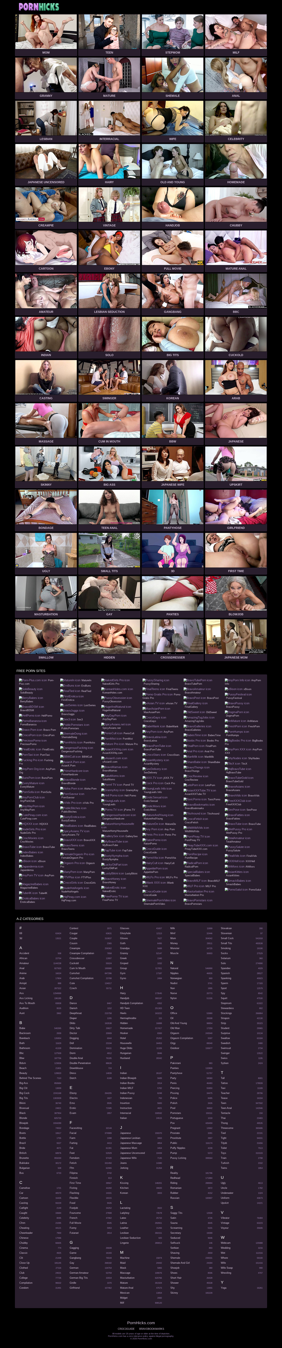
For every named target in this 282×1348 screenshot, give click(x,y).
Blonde (23, 1118)
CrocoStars (173, 754)
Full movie (75, 1222)
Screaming (176, 1227)
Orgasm (174, 1033)
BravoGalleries (193, 729)
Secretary (175, 1232)
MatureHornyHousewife (115, 830)
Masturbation (127, 1277)
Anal (21, 968)
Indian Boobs (127, 1083)
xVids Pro (88, 802)
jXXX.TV (168, 777)
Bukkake (24, 1163)
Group (123, 968)
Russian (174, 1197)
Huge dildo (126, 1048)
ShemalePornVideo (154, 903)
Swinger (225, 1053)
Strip (223, 1023)
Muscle (174, 953)
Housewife (126, 1043)
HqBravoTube (233, 772)
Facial (73, 1133)
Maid (122, 1262)
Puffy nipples (177, 1148)
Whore (224, 1257)
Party (173, 1078)
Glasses (124, 928)
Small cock (227, 938)
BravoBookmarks (194, 808)
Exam (73, 1113)
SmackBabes (233, 884)
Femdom (74, 1158)
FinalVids (252, 855)
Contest (74, 928)
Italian (123, 1118)
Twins (224, 1168)
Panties (174, 1068)
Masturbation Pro (194, 895)
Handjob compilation (131, 1003)
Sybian (224, 1063)
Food (72, 1202)
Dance (73, 1003)
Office (173, 1013)
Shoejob (174, 1267)
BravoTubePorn (193, 683)
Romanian (175, 1187)
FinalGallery (191, 706)
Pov (172, 1123)
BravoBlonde (68, 783)
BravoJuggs (68, 714)
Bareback (24, 1038)
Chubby (23, 1242)
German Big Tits (79, 1277)
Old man (175, 1028)
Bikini (22, 1103)
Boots (22, 1133)
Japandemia (27, 870)
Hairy (123, 993)
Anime (22, 973)
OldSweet (211, 712)
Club (21, 1272)
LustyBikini (131, 873)
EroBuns (86, 685)
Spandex (226, 968)
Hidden (124, 1023)
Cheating (24, 1227)
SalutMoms (108, 779)
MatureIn (86, 680)
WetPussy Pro (234, 832)
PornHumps (232, 735)
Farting (73, 1143)
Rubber (174, 1192)
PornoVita (170, 857)
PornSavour (67, 797)
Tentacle (225, 1113)
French (73, 1217)
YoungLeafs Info (153, 792)
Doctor (73, 1033)
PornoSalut (255, 889)
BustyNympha (110, 859)
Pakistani (175, 1063)
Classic (23, 1252)
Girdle (73, 1282)
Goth (122, 943)
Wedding (225, 1247)
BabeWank (172, 726)
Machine (124, 1257)
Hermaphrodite (128, 1018)
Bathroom (24, 1048)
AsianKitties (232, 875)
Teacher (225, 1093)
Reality (174, 1173)
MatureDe (170, 824)
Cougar (74, 933)
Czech (73, 988)
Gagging (74, 1247)
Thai (223, 1118)
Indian (123, 1073)
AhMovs (250, 866)
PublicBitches (69, 811)
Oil (171, 1018)
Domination (76, 1048)
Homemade (126, 1028)
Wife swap (227, 1267)
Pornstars (175, 1113)
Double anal (76, 1058)
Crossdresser (77, 958)
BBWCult (87, 756)
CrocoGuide (150, 852)
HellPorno (46, 715)
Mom (173, 938)
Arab (22, 978)
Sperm (224, 983)
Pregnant (175, 1128)
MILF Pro (210, 886)
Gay (72, 1262)
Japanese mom (128, 1148)
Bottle (22, 1138)
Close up (24, 1262)
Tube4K (43, 893)
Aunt (22, 1013)
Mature (124, 1282)
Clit (21, 1257)
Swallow (225, 1038)
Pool (172, 1108)
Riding (173, 1182)
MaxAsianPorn (152, 712)
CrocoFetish (191, 822)
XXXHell (250, 861)
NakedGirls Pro (110, 683)
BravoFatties (233, 818)
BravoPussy (233, 706)
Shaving (174, 1252)
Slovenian (226, 933)
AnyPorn (168, 731)
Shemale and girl (180, 1262)
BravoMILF (214, 880)
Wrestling (226, 1272)
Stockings (226, 1013)
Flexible (74, 1197)
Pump (173, 1153)
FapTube (127, 850)
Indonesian (126, 1098)
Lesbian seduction (130, 1237)
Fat (71, 1148)
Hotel (123, 1038)
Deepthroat (76, 1013)
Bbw (21, 1058)
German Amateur (79, 1272)
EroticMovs (150, 809)
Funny (73, 1227)
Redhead (175, 1177)
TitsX (244, 763)
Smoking (226, 948)
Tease (224, 1098)
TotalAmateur (233, 841)
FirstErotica (67, 699)
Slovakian (226, 928)
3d (20, 938)
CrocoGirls (90, 882)
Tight (223, 1138)
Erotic (73, 1108)
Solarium (226, 958)
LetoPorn (210, 785)
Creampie (75, 948)
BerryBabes (26, 701)
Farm (72, 1138)
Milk (172, 928)
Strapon (225, 1018)
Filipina (74, 1173)
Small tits (226, 943)
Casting (23, 1202)
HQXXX (43, 824)
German (74, 1267)
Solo (223, 963)
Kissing (124, 1182)
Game (73, 1252)
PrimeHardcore (69, 774)
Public (173, 1143)
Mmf (172, 933)
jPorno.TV (129, 809)
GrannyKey (132, 790)
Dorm (73, 1053)
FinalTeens (172, 689)
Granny (124, 953)
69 (20, 933)
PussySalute (233, 850)
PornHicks (89, 742)
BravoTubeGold (234, 781)
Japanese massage (131, 1143)
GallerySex (131, 836)
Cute (72, 983)
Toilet (224, 1148)
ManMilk (209, 756)
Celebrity (24, 1217)
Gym (122, 973)
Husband (125, 1058)
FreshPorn (254, 726)
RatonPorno (150, 843)
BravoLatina (150, 740)
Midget (124, 1297)
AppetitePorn (151, 872)
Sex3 (80, 719)
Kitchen (124, 1187)
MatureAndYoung (153, 818)
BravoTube (49, 847)
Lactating (125, 1207)
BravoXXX (89, 840)
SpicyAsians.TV (70, 834)
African (23, 958)
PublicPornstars (70, 728)
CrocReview (191, 779)
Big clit (23, 1088)
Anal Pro (209, 751)
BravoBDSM (27, 710)
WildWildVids (192, 831)
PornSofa (46, 792)
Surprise (225, 1033)
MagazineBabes (29, 887)
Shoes (173, 1272)
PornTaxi (45, 754)
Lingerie (124, 1242)
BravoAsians (233, 790)
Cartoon (23, 1197)
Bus (21, 1173)
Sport (224, 988)
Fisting (73, 1187)
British (22, 1153)
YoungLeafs (108, 804)
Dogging (74, 1038)
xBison (41, 861)
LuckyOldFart (109, 868)
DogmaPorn (232, 715)
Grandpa (124, 948)
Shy (172, 1287)
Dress (73, 1073)
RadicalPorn (191, 866)
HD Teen (125, 1008)
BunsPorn (47, 777)
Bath (22, 1043)
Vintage (225, 1222)
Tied (223, 1133)
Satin (173, 1217)
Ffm (72, 1168)
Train (223, 1158)
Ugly (223, 1182)
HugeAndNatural (111, 710)
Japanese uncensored (132, 1153)
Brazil (22, 1143)
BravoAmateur (193, 692)
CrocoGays (150, 721)
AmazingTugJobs (194, 721)
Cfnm (22, 1222)
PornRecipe (191, 857)
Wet (223, 1252)
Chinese (23, 1237)
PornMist (128, 738)
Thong (224, 1123)
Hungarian (125, 1053)
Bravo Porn (49, 729)
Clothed (23, 1267)
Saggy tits (176, 1212)
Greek (123, 958)
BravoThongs (192, 771)
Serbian (174, 1247)
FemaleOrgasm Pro (72, 857)
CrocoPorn (48, 735)
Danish (73, 1008)
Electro (74, 1098)
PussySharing (151, 683)
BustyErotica (68, 820)
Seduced (175, 1237)
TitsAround (213, 813)
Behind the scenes (30, 1078)
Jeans (123, 1163)
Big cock (24, 1093)
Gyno (123, 978)
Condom (24, 1287)
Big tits (23, 1098)
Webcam (226, 1242)
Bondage (24, 1128)
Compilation (25, 1282)
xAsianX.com (109, 761)
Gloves (124, 938)
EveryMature (27, 786)
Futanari (74, 1232)
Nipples (174, 973)
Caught (23, 1212)
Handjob (124, 998)
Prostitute (175, 1138)
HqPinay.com (68, 900)
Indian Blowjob (128, 1078)
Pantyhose (176, 1073)
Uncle (224, 1187)
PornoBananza (28, 724)
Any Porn (169, 829)
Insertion (125, 1103)
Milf (122, 1302)
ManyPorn (89, 872)
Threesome (227, 1128)
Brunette (24, 1158)
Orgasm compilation (181, 1038)
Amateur (24, 963)
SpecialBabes (192, 875)
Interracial (125, 1113)
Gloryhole (125, 933)
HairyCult (169, 863)
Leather (124, 1227)
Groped (124, 963)
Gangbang (75, 1257)
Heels (123, 1013)
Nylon (173, 998)
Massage (125, 1272)
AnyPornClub (27, 801)
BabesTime (214, 735)
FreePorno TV (110, 900)
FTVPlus (86, 877)
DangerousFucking (71, 751)
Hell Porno (130, 795)
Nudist (173, 983)
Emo (72, 1103)
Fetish (73, 1163)
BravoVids (254, 795)
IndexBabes (26, 855)
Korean (124, 1192)
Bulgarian (24, 1168)
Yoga (223, 1287)
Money (174, 943)
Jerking (124, 1168)
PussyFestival (234, 698)
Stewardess (227, 1008)
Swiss (224, 1058)
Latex (123, 1217)
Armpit (23, 983)
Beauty (23, 1073)
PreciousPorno (28, 744)
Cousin (73, 943)
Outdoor (174, 1048)
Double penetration (80, 1063)
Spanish (225, 973)
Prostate (175, 1133)
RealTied (86, 691)
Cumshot (75, 973)
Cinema (23, 1247)
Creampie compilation (82, 953)
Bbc (21, 1053)
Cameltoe (24, 1187)
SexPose (252, 809)
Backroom (25, 1033)
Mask (123, 1267)
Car (21, 1192)
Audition (23, 1008)
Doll (72, 1043)
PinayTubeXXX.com (196, 849)
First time (75, 1182)
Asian (22, 988)
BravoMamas (109, 770)
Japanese (125, 1133)
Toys (223, 1153)
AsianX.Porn (68, 765)
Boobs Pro (213, 740)
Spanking (226, 978)
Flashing (74, 1192)
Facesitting (76, 1128)
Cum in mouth (77, 968)
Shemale (175, 1257)
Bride (22, 1148)
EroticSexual (151, 801)
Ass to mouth (27, 1003)
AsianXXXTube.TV (195, 794)
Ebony (73, 1093)
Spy (223, 993)
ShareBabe (214, 762)
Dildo (72, 1023)
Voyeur (224, 1227)
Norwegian (176, 978)
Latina (123, 1222)
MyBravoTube (110, 845)
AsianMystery (151, 763)
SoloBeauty (26, 692)
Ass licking (25, 998)
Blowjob (23, 1123)
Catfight (23, 1207)
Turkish (225, 1163)
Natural (174, 968)
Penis (173, 1083)
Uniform (225, 1197)
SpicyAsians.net (111, 728)
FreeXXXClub (233, 804)
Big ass (23, 1083)
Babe (22, 1028)
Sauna (173, 1222)
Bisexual (24, 1108)
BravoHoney (109, 882)
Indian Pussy (127, 1093)
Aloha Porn (90, 788)
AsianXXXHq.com (112, 752)
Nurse (173, 993)
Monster (174, 948)
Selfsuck (175, 1242)
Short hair (175, 1277)
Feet (72, 1153)
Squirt (224, 998)
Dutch (73, 1078)
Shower (174, 1282)
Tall (223, 1078)
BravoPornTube (152, 749)
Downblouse (76, 1068)
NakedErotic (109, 891)
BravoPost (213, 698)
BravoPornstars (193, 903)
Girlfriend (75, 1287)
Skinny (174, 1292)
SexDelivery (150, 772)
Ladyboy (124, 1212)
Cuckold (74, 963)
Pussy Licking (178, 1158)
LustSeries (90, 705)
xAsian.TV (171, 703)
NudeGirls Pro (28, 832)
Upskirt (225, 1202)
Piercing (174, 1088)
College (23, 1277)
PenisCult (129, 733)
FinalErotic (48, 749)
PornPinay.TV (192, 840)
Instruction (126, 1108)
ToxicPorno (214, 799)
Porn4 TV (128, 784)
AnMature (252, 721)
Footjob (74, 1207)
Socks (224, 953)
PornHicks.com (39, 7)
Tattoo (224, 1083)
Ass (21, 993)
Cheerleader (26, 1232)
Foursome (75, 1212)
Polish (173, 1103)
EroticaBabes (27, 902)
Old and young (178, 1023)
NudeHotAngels (70, 891)
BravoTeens (68, 849)
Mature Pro (131, 744)
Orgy (173, 1043)
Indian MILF (126, 1088)
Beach (22, 1068)
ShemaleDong (69, 737)
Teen (223, 1103)
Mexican (124, 1292)
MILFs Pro (172, 877)
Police (173, 1098)
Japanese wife (128, 1158)
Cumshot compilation (81, 978)
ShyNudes (254, 758)
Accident (24, 953)
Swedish (225, 1043)
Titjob (224, 1143)
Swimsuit (226, 1048)
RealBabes (90, 825)
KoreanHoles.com (112, 692)
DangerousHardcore (113, 818)
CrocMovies (26, 841)
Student (225, 1028)
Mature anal (126, 1287)
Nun (172, 988)
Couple (73, 938)
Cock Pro (170, 783)
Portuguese (176, 1118)
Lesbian (124, 1232)
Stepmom (226, 1003)
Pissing (174, 1093)
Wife (223, 1262)
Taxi (223, 1088)
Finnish (74, 1177)
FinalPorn (211, 746)
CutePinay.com (28, 818)
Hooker (124, 1033)
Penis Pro (170, 834)
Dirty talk (75, 1028)
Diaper (73, 1018)
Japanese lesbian (130, 1138)
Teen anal (226, 1108)
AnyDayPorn (109, 719)
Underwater (227, 1192)
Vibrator (225, 1217)
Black (22, 1113)
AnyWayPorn (27, 809)
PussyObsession (111, 701)
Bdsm (22, 1063)
